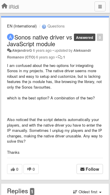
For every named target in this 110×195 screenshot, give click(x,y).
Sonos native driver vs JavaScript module (39, 40)
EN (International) (22, 26)
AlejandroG (22, 50)
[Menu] (100, 6)
